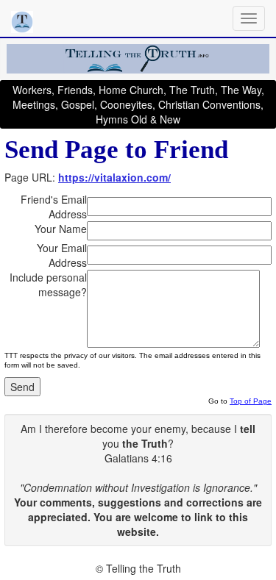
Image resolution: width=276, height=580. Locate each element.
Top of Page (251, 401)
